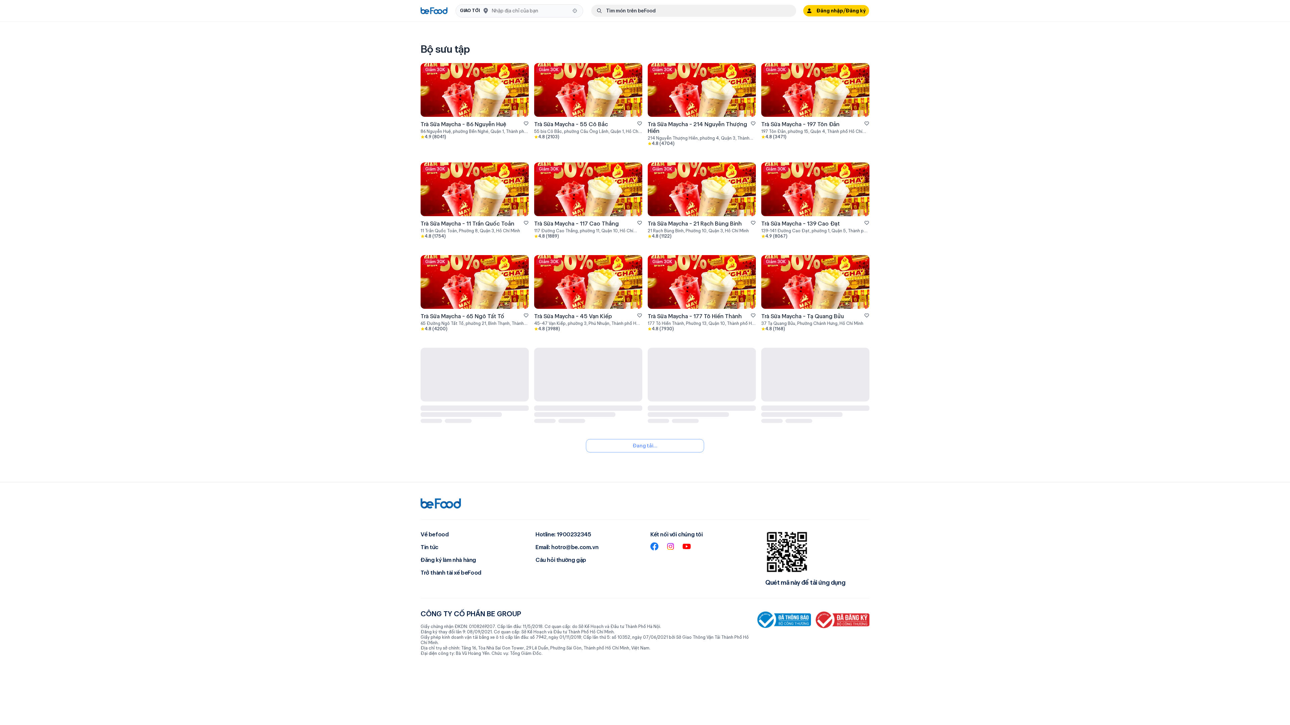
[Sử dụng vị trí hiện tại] (575, 11)
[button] (519, 10)
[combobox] (530, 10)
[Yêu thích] (526, 123)
